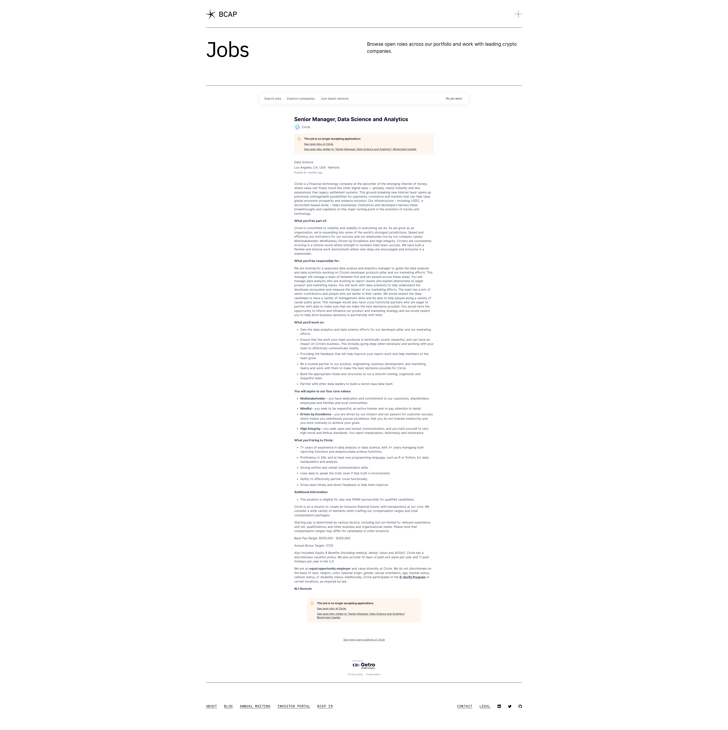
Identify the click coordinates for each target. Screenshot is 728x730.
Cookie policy (373, 674)
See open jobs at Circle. (319, 144)
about (211, 706)
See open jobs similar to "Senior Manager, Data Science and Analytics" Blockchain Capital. (360, 149)
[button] (518, 14)
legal (484, 706)
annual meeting (255, 706)
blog (228, 706)
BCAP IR (325, 706)
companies (301, 98)
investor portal (294, 706)
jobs (272, 98)
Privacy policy (355, 674)
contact (464, 706)
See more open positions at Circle (364, 639)
